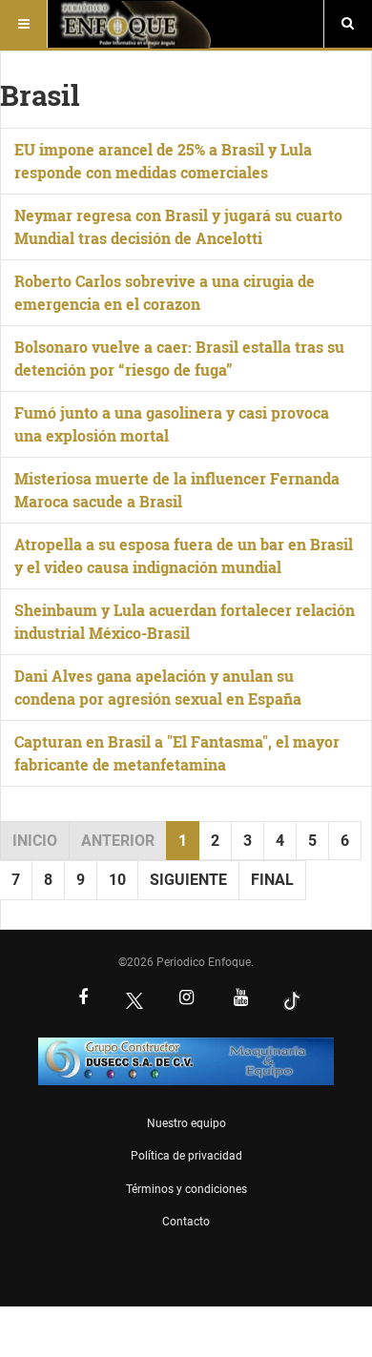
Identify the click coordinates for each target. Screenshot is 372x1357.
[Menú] (24, 24)
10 (117, 880)
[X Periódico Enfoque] (134, 1000)
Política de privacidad (186, 1155)
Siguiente (188, 880)
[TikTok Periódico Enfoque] (292, 1000)
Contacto (186, 1221)
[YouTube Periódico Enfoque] (240, 999)
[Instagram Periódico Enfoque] (186, 999)
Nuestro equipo (186, 1123)
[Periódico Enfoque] (135, 24)
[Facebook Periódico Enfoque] (83, 999)
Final (272, 880)
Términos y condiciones (186, 1189)
